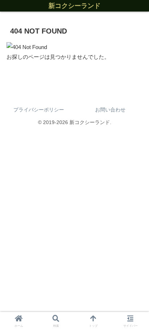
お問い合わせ (110, 110)
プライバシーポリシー (38, 110)
